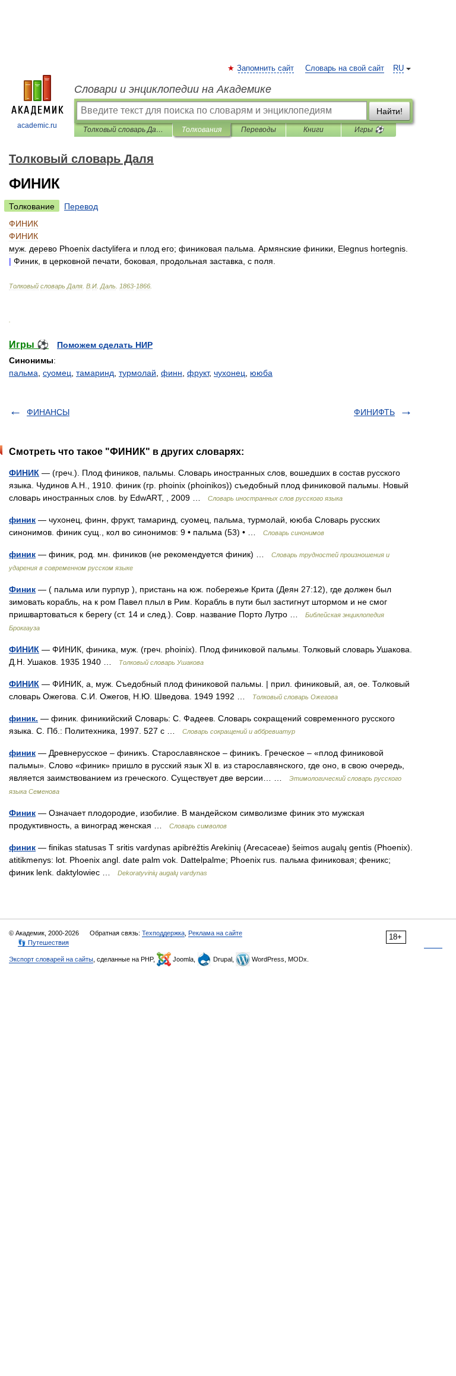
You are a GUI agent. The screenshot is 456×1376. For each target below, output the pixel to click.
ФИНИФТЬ (374, 412)
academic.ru (37, 125)
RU (398, 68)
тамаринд (95, 373)
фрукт (198, 373)
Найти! (389, 111)
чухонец (229, 373)
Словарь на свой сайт (344, 68)
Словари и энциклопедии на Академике (172, 89)
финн (171, 373)
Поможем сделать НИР (105, 345)
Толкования (201, 129)
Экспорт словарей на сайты (51, 959)
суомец (57, 373)
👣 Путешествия (43, 942)
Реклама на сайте (215, 933)
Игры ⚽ (369, 129)
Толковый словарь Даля (123, 129)
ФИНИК (24, 472)
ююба (261, 373)
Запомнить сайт (266, 68)
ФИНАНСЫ (48, 412)
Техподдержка (163, 933)
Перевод (81, 206)
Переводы (258, 129)
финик (22, 519)
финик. (23, 718)
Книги (313, 129)
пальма (23, 373)
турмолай (137, 373)
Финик (22, 589)
